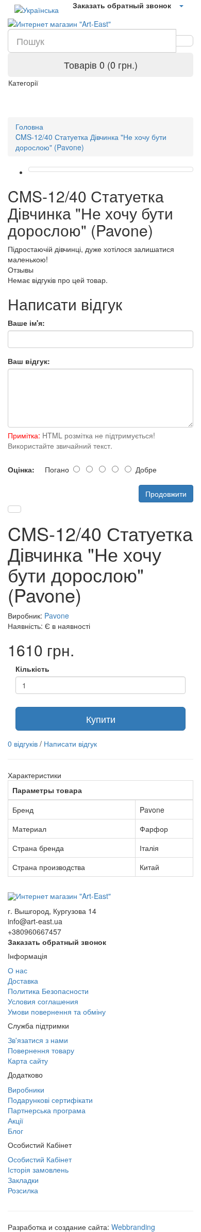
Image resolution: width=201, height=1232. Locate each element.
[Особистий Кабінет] (180, 5)
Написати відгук (70, 743)
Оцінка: (21, 469)
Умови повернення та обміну (57, 1011)
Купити (100, 718)
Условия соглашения (43, 1001)
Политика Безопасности (48, 991)
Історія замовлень (38, 1169)
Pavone (56, 615)
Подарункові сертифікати (50, 1100)
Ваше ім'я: (26, 323)
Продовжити (166, 493)
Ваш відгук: (29, 361)
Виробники (26, 1089)
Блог (15, 1131)
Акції (15, 1120)
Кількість (32, 669)
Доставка (23, 980)
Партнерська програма (47, 1110)
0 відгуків (23, 743)
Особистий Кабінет (40, 1159)
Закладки (23, 1180)
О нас (17, 970)
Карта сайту (28, 1060)
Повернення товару (41, 1050)
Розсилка (23, 1190)
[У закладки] (14, 509)
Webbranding (133, 1227)
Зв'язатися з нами (38, 1040)
